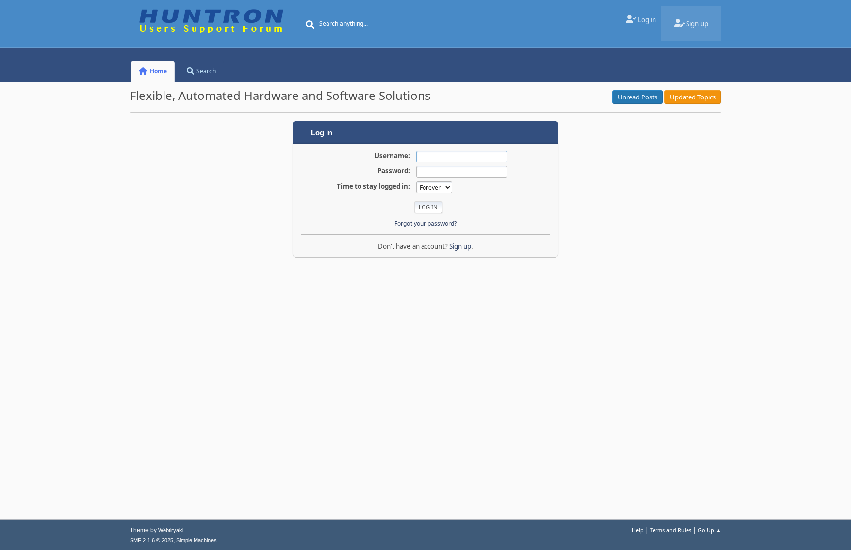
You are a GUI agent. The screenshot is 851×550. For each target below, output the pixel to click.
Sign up (460, 246)
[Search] (310, 24)
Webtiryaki (170, 530)
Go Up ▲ (709, 530)
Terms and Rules (670, 530)
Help (638, 530)
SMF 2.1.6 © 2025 (151, 540)
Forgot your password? (425, 223)
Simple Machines (196, 540)
